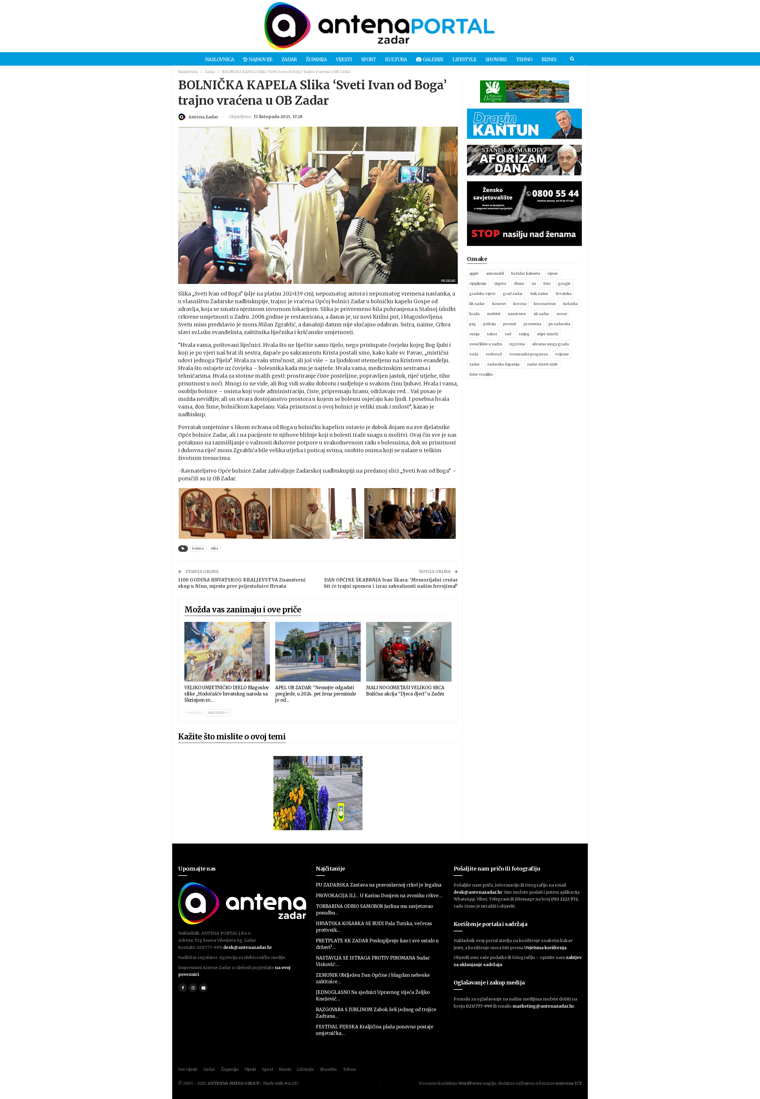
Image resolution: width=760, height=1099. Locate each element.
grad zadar (513, 293)
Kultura (396, 59)
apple (474, 273)
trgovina (517, 344)
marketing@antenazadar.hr (543, 1006)
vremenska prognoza (528, 354)
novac (562, 314)
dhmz (519, 283)
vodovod (494, 354)
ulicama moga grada (550, 344)
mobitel (493, 314)
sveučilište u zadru (485, 344)
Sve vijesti (187, 1069)
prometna (532, 324)
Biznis (549, 59)
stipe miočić (547, 334)
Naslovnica (219, 59)
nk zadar (541, 314)
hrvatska (563, 293)
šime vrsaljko (481, 374)
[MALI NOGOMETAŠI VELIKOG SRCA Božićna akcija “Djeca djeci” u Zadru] (409, 652)
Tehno (524, 59)
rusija (474, 334)
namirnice (517, 314)
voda (473, 354)
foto (547, 283)
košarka (570, 303)
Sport (368, 59)
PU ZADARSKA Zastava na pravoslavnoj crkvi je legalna (378, 885)
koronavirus (545, 303)
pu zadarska (559, 324)
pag (472, 324)
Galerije (433, 59)
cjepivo (500, 283)
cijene (552, 273)
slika (214, 548)
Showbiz (495, 59)
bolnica (198, 548)
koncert (499, 303)
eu (534, 283)
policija (489, 324)
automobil (495, 273)
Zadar (289, 59)
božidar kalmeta (525, 273)
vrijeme (562, 354)
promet (509, 324)
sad (508, 334)
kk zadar (477, 303)
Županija (316, 59)
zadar (474, 364)
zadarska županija (503, 364)
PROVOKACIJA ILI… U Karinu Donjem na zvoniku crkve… (379, 895)
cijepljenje (478, 283)
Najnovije (260, 59)
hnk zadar (539, 293)
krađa (474, 314)
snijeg (524, 334)
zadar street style (542, 364)
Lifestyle (464, 59)
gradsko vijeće (482, 293)
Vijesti (344, 59)
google (564, 283)
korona (519, 303)
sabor (492, 334)
